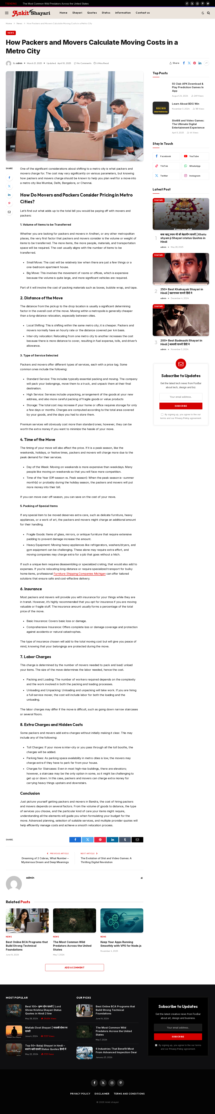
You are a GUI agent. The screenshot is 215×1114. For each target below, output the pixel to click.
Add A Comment (74, 967)
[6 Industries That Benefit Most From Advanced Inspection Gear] (84, 1053)
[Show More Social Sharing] (206, 63)
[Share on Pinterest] (194, 63)
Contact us (143, 12)
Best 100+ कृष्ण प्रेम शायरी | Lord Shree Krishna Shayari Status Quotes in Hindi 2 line (43, 1010)
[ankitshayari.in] (31, 13)
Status (106, 12)
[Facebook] (9, 177)
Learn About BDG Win (185, 103)
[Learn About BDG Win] (161, 108)
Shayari (77, 12)
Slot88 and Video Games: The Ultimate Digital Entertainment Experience (188, 124)
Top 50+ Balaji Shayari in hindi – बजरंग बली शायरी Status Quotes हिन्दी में (45, 1047)
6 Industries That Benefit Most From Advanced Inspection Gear (116, 1050)
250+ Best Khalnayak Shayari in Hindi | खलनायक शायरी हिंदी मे (181, 291)
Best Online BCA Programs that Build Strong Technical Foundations (27, 945)
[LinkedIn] (9, 194)
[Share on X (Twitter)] (189, 63)
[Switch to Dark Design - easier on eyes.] (203, 13)
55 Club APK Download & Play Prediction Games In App (188, 87)
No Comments (84, 63)
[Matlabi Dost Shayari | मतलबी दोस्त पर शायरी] (14, 1031)
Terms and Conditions (129, 1093)
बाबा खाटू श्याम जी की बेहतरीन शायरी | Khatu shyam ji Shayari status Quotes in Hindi (183, 238)
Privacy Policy (182, 418)
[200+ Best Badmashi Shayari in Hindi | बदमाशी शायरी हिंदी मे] (181, 320)
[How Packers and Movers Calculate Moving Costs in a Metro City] (74, 116)
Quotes (92, 12)
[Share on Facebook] (183, 63)
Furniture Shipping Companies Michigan (80, 573)
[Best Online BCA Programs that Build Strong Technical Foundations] (27, 920)
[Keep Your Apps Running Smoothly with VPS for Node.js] (121, 920)
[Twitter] (9, 186)
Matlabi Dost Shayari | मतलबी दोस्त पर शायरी (46, 1029)
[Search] (208, 13)
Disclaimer (102, 1093)
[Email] (9, 211)
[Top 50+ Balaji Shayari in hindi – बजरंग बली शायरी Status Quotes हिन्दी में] (14, 1049)
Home (63, 12)
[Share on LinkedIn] (199, 63)
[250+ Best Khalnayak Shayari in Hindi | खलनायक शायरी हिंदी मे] (181, 269)
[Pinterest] (9, 203)
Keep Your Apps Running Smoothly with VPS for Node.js (120, 943)
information (123, 12)
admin (19, 63)
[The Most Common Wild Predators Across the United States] (74, 920)
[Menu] (6, 13)
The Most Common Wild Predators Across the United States (56, 3)
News (11, 33)
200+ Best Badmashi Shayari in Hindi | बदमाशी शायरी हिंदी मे (181, 342)
